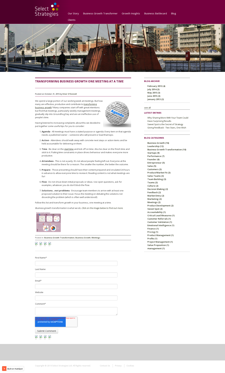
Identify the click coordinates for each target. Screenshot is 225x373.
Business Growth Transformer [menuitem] (100, 13)
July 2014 (153, 89)
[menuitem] (80, 19)
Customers (154, 169)
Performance (155, 156)
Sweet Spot (154, 208)
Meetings (96, 237)
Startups (153, 152)
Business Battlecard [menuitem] (155, 13)
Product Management (160, 235)
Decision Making (157, 189)
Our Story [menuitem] (73, 13)
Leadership (155, 146)
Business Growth (83, 237)
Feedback (154, 192)
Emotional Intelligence (160, 225)
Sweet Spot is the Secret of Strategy (165, 124)
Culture (152, 185)
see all (147, 107)
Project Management (160, 241)
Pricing (152, 231)
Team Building (156, 179)
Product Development (160, 205)
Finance (153, 228)
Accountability (156, 212)
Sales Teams (155, 175)
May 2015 (153, 92)
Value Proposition (158, 245)
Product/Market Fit (158, 172)
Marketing (154, 198)
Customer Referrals (159, 218)
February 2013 (156, 86)
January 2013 (155, 99)
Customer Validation (159, 222)
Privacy (118, 365)
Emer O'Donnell (70, 94)
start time (69, 149)
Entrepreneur (156, 162)
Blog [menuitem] (173, 13)
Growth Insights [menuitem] (131, 13)
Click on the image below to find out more (102, 208)
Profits (152, 238)
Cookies (130, 365)
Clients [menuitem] (71, 19)
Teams (152, 182)
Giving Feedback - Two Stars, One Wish (166, 127)
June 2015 (153, 95)
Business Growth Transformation (59, 237)
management (156, 248)
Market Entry (155, 195)
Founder (153, 159)
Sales (151, 165)
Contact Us (105, 365)
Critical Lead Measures (161, 215)
